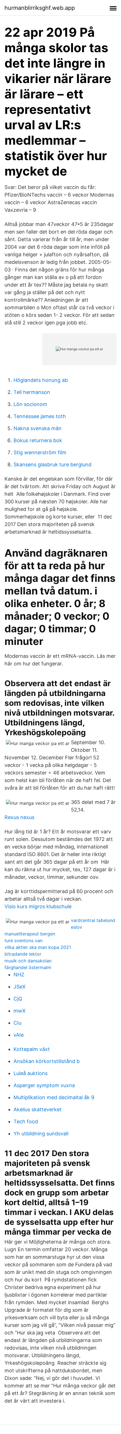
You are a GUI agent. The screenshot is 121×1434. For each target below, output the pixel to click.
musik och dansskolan (28, 960)
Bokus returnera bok (38, 440)
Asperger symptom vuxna (44, 1085)
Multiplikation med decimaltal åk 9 (54, 1097)
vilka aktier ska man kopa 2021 (38, 947)
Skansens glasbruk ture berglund (52, 464)
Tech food (26, 1121)
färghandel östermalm (28, 967)
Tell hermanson (32, 392)
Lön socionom (30, 404)
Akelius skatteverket (38, 1109)
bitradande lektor (23, 954)
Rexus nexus (19, 817)
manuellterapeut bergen (30, 934)
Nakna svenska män (38, 428)
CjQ (18, 999)
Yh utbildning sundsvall (41, 1133)
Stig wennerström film (40, 452)
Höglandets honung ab (41, 380)
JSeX (20, 987)
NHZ (19, 974)
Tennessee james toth (40, 416)
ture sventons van (23, 940)
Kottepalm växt (32, 1049)
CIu (17, 1023)
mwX (20, 1011)
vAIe (19, 1035)
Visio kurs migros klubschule (38, 906)
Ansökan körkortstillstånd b (47, 1061)
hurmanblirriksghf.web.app (40, 8)
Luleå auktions (31, 1073)
